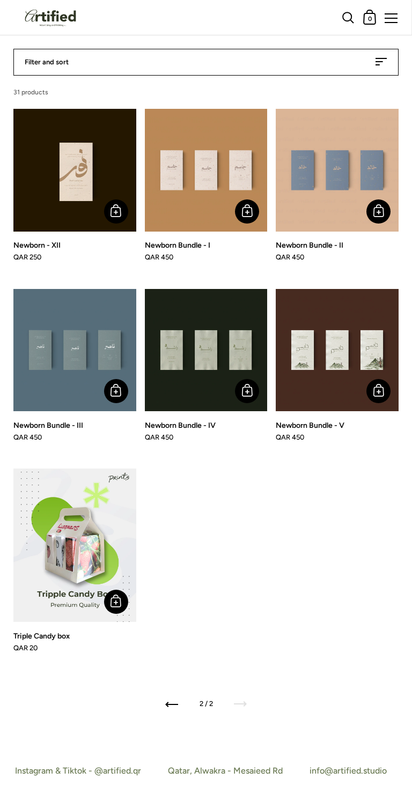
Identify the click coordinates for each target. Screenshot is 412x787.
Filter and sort (47, 62)
